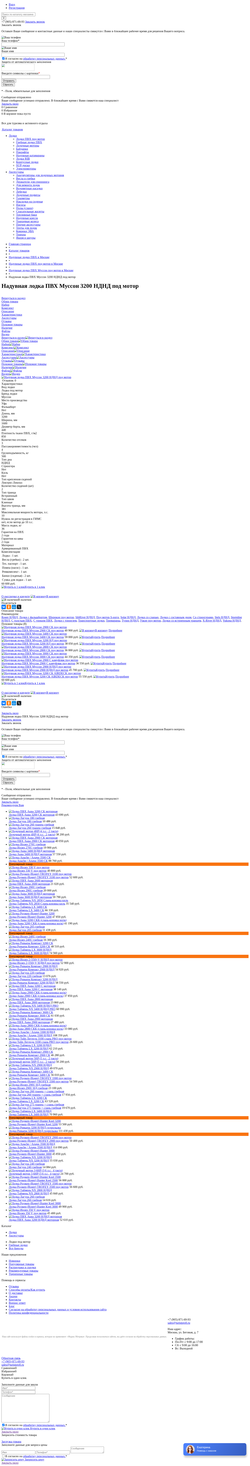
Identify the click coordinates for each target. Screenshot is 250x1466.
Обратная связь (10, 1358)
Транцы (21, 234)
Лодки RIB (23, 158)
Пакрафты (22, 152)
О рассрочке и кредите (15, 596)
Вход (12, 4)
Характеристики (11, 354)
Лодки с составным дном (175, 617)
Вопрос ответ (17, 1302)
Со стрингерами (203, 617)
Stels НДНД (222, 617)
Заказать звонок (35, 21)
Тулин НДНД (130, 620)
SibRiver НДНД (85, 617)
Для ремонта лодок (28, 185)
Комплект (7, 347)
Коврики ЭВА (25, 231)
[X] (19, 607)
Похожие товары (12, 364)
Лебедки (21, 191)
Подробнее (115, 630)
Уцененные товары (21, 1274)
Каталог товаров (12, 129)
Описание (7, 350)
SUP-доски (23, 165)
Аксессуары (16, 171)
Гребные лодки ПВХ (29, 142)
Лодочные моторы (27, 145)
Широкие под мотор (61, 617)
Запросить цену (34, 1459)
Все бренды (16, 1248)
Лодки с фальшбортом (33, 617)
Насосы (21, 204)
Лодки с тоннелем (65, 620)
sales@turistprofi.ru (179, 1322)
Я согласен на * (36, 1425)
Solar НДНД (128, 617)
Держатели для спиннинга (32, 181)
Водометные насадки (29, 188)
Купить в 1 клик (35, 586)
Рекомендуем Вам (12, 805)
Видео (5, 373)
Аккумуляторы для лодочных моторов (40, 175)
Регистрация (17, 7)
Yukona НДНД (232, 620)
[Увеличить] (36, 377)
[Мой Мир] (14, 607)
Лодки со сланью (147, 617)
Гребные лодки (18, 1245)
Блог (12, 1306)
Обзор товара (9, 341)
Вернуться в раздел (13, 337)
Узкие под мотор (150, 620)
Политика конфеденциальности (28, 1312)
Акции (13, 1296)
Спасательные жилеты (30, 211)
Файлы (5, 370)
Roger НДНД (9, 617)
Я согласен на (36, 58)
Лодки (13, 135)
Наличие (6, 367)
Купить (95, 637)
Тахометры (23, 198)
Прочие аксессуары (28, 224)
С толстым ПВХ (21, 620)
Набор (5, 344)
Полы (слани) (24, 208)
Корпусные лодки (27, 162)
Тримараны (113, 620)
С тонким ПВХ (43, 620)
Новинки (14, 1260)
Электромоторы (26, 168)
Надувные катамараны (30, 155)
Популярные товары (21, 1264)
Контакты (15, 1299)
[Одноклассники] (9, 607)
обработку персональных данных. (44, 58)
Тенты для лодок (26, 227)
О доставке (16, 1293)
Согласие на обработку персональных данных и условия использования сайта (58, 1309)
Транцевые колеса (27, 221)
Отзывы (6, 360)
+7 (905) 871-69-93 (12, 21)
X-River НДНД (212, 620)
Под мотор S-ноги (107, 617)
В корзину (52, 596)
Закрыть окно (9, 103)
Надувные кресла (27, 218)
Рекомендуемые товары (23, 1270)
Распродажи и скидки (22, 1267)
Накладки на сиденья (29, 201)
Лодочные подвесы (28, 195)
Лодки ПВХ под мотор (30, 139)
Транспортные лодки (91, 620)
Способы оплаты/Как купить (27, 1289)
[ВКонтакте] (3, 607)
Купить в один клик (42, 1428)
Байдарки (22, 148)
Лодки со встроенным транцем (181, 620)
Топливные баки (26, 214)
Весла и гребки (25, 178)
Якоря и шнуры (26, 237)
